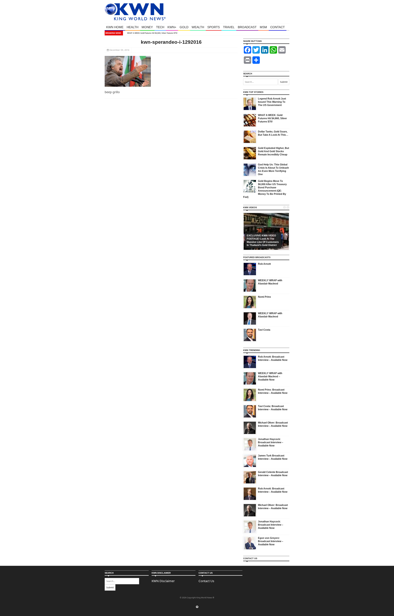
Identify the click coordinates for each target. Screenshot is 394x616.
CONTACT (277, 27)
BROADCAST (247, 27)
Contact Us (206, 581)
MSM (263, 27)
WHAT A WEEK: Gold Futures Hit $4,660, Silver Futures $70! (150, 33)
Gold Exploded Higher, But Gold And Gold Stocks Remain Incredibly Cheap (273, 151)
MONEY (147, 27)
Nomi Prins (264, 297)
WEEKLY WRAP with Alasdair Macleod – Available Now (270, 376)
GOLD (184, 27)
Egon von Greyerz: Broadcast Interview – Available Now (270, 541)
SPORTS (213, 27)
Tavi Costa (264, 329)
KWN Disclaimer (163, 581)
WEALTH (198, 27)
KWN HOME (114, 27)
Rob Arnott (264, 264)
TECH (160, 27)
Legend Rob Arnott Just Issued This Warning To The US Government (272, 101)
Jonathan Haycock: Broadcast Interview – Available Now (270, 442)
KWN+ (171, 27)
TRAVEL (229, 27)
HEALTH (132, 27)
